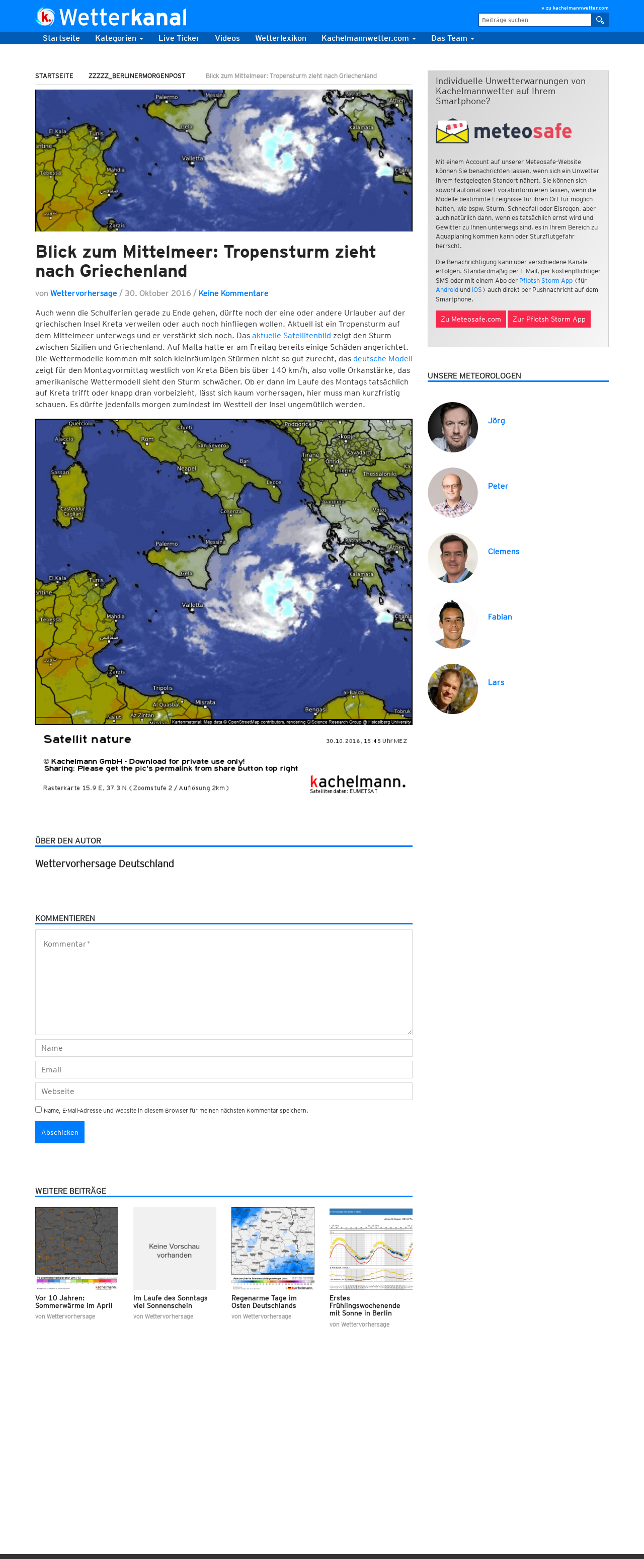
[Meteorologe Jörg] (453, 426)
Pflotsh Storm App (546, 280)
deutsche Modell (383, 358)
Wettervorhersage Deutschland (104, 864)
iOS (477, 289)
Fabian (500, 616)
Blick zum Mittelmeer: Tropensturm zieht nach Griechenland (205, 261)
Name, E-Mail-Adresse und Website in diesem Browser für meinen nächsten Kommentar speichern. (176, 1110)
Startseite (61, 38)
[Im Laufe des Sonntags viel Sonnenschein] (174, 1248)
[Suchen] (600, 20)
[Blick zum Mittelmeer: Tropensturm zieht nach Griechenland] (224, 160)
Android (447, 289)
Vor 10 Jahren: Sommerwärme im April (74, 1301)
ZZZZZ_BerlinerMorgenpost (137, 76)
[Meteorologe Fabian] (453, 623)
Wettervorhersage (83, 293)
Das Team (450, 38)
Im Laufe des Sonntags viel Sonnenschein (170, 1301)
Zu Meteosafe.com (471, 319)
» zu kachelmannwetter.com (575, 8)
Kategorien (116, 38)
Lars (496, 682)
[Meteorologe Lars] (453, 688)
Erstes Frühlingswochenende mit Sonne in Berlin (365, 1305)
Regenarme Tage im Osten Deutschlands (264, 1301)
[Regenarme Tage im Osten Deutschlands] (272, 1248)
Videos (227, 38)
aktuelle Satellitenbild (291, 335)
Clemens (503, 551)
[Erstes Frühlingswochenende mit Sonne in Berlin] (371, 1248)
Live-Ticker (179, 38)
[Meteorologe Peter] (453, 492)
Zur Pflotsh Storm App (549, 319)
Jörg (496, 420)
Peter (498, 486)
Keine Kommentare (234, 293)
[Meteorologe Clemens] (453, 557)
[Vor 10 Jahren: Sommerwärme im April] (76, 1248)
